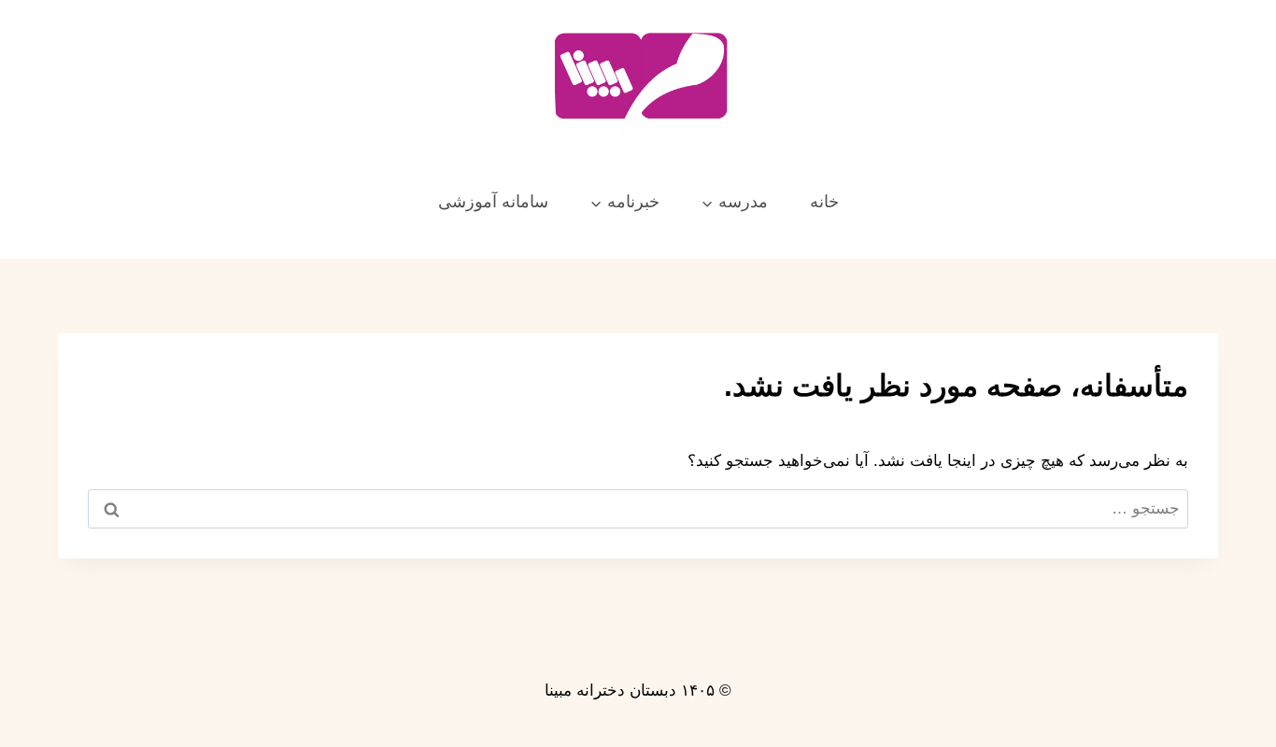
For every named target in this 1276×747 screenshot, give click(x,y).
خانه (824, 201)
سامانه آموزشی (493, 201)
